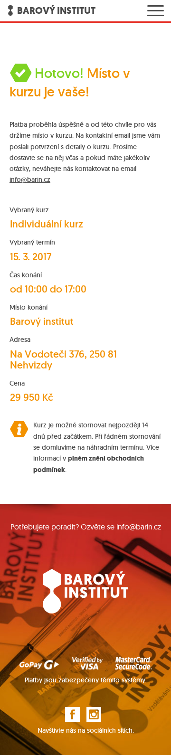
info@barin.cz (30, 179)
